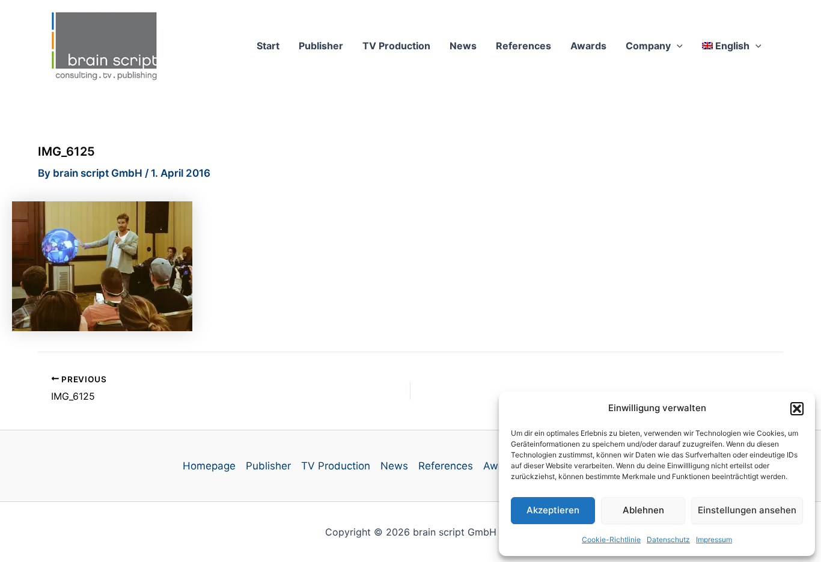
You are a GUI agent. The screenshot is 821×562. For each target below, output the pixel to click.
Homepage (209, 466)
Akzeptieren (552, 510)
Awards (588, 46)
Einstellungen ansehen (747, 510)
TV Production (396, 46)
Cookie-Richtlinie (611, 539)
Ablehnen (643, 510)
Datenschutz (668, 539)
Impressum (714, 539)
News (463, 46)
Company (648, 46)
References (523, 46)
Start (268, 46)
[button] (797, 409)
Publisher (321, 46)
